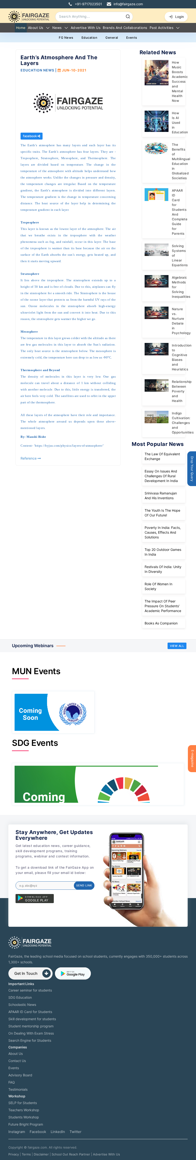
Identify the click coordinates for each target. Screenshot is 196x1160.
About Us (35, 28)
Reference (29, 458)
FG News (66, 37)
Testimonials (17, 1089)
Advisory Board (20, 1075)
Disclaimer (41, 1154)
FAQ (11, 1082)
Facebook (38, 1131)
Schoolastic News (22, 1005)
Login (179, 17)
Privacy (13, 1154)
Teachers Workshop (23, 1110)
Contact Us (17, 1061)
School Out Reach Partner (71, 1154)
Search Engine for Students (29, 1040)
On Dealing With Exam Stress (31, 1033)
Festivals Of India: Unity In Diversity (163, 569)
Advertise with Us (86, 28)
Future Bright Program (25, 1124)
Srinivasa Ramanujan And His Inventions (161, 495)
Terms (26, 1154)
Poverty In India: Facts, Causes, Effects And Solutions (163, 532)
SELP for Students (22, 1103)
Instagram (16, 1131)
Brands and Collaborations (125, 28)
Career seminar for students (30, 990)
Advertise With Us (106, 1154)
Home (21, 28)
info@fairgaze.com (128, 4)
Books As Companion (161, 623)
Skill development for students (32, 1019)
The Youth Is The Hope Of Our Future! (162, 512)
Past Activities (162, 28)
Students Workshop (23, 1117)
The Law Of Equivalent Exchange (162, 456)
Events (131, 37)
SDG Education (20, 997)
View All (177, 646)
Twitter (76, 1131)
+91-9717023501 (88, 4)
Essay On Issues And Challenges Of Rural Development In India (161, 476)
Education (90, 37)
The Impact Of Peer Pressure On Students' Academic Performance (163, 606)
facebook (30, 136)
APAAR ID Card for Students (30, 1012)
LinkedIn (58, 1131)
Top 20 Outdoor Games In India (163, 551)
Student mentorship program (31, 1026)
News (57, 28)
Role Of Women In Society (158, 586)
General (111, 37)
